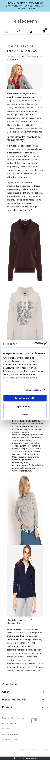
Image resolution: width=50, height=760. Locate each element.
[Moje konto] (31, 31)
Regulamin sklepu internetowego (14, 718)
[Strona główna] (25, 21)
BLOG (39, 57)
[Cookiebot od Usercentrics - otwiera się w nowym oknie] (35, 344)
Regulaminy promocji (10, 734)
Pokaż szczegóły (33, 390)
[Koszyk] (44, 31)
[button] (6, 31)
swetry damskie (24, 660)
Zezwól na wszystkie (25, 398)
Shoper (45, 749)
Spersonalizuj (23, 406)
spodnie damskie (33, 437)
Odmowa (25, 414)
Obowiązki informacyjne (11, 740)
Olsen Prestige (7, 729)
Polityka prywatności (10, 723)
